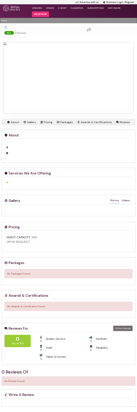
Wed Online (114, 8)
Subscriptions (95, 8)
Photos (114, 200)
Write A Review (123, 328)
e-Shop (62, 8)
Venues (50, 8)
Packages (66, 122)
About (14, 122)
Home (4, 20)
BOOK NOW (40, 14)
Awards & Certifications (96, 122)
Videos (126, 200)
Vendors (37, 8)
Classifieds (76, 8)
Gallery (31, 122)
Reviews (124, 122)
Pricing (47, 122)
